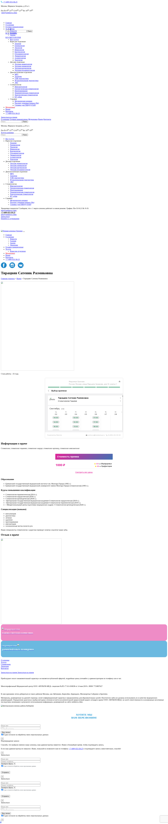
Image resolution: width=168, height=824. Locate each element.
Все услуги (14, 39)
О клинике (9, 25)
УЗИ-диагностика (22, 78)
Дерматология (20, 56)
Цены (12, 29)
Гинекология (20, 46)
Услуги (8, 249)
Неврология (19, 50)
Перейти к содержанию (10, 219)
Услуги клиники (7, 133)
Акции (12, 35)
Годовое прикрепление (14, 27)
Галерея (13, 33)
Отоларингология (22, 54)
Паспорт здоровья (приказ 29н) (27, 103)
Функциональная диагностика (26, 81)
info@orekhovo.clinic (9, 13)
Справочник (6, 664)
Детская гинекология (23, 66)
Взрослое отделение (18, 251)
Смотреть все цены (84, 472)
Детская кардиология (23, 68)
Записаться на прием (9, 117)
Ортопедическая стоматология (27, 89)
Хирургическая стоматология (26, 95)
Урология (18, 48)
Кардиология (20, 52)
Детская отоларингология (25, 70)
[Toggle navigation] (24, 231)
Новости (13, 31)
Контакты (9, 111)
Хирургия (18, 60)
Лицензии (14, 245)
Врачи (7, 109)
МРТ (16, 74)
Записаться (5, 217)
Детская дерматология (23, 64)
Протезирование (21, 91)
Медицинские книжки (23, 101)
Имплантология (21, 87)
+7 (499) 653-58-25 (10, 2)
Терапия (18, 44)
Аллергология (20, 58)
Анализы (18, 76)
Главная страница (8, 279)
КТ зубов (18, 97)
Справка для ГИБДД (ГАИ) (25, 105)
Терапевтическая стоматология (27, 93)
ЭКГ (16, 83)
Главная (8, 23)
